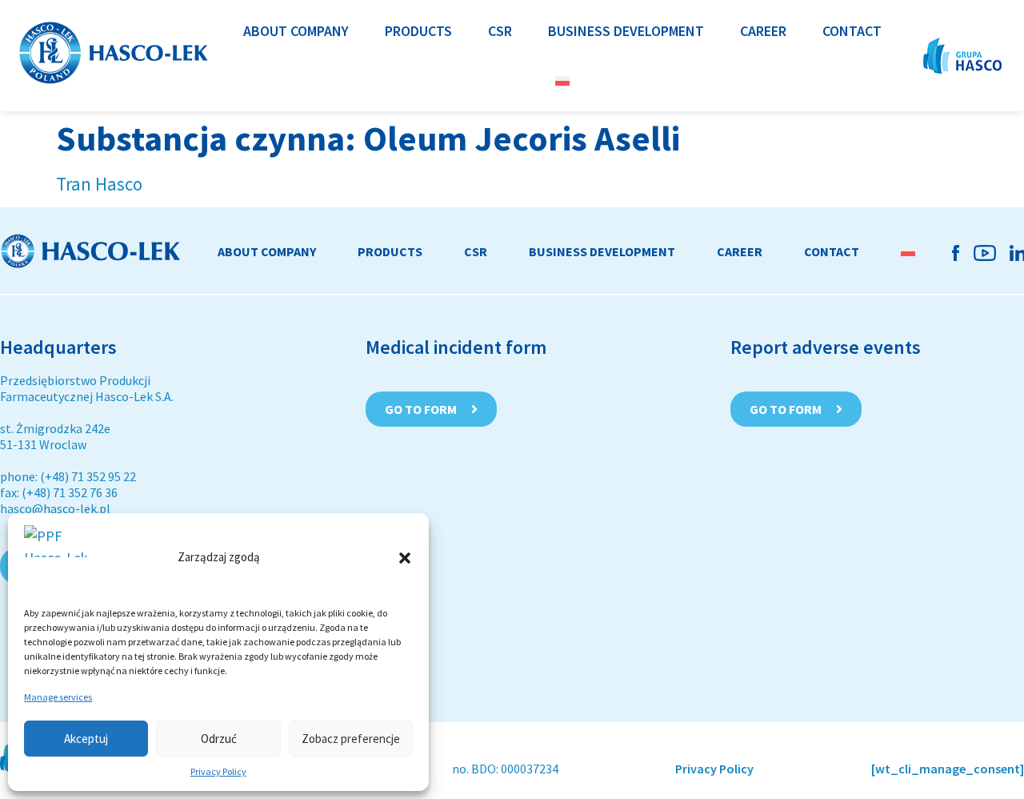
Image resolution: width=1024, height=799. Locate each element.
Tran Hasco (99, 183)
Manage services (58, 697)
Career (739, 251)
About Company (267, 251)
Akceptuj (86, 738)
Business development (602, 251)
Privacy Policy (218, 771)
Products (390, 251)
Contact (831, 251)
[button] (405, 558)
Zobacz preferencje (351, 738)
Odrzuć (219, 738)
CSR (475, 251)
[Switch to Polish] (562, 80)
